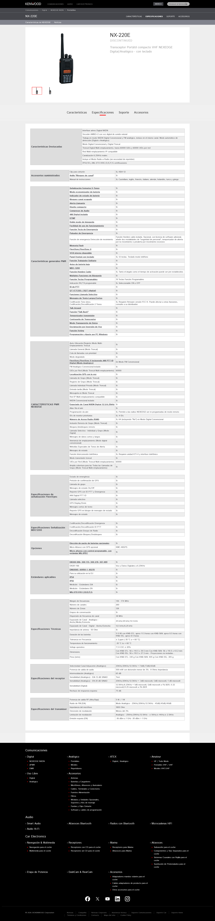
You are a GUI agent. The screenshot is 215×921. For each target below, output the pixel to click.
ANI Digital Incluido (79, 214)
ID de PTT (74, 287)
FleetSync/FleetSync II (80, 249)
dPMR (32, 764)
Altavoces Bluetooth (80, 823)
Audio (70, 4)
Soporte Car (161, 912)
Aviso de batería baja (80, 264)
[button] (66, 58)
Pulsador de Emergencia (81, 233)
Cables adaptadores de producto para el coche (130, 885)
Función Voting (77, 330)
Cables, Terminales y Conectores (85, 789)
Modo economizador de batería (85, 192)
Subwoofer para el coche (165, 847)
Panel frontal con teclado (82, 257)
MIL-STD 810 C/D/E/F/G (81, 592)
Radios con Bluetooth (122, 823)
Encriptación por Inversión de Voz (86, 326)
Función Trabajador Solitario (83, 260)
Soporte (170, 16)
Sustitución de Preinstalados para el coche (169, 865)
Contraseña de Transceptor (83, 319)
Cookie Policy (125, 915)
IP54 (72, 577)
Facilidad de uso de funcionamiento (87, 225)
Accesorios (184, 16)
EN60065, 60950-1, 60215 (82, 569)
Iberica (158, 4)
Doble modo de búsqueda (82, 222)
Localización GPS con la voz (83, 374)
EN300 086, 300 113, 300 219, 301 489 (88, 562)
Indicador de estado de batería (85, 195)
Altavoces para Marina (122, 850)
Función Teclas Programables (83, 279)
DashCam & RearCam (80, 872)
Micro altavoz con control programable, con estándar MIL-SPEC (90, 552)
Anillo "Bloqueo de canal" (82, 175)
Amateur (156, 757)
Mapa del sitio (109, 915)
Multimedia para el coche (40, 850)
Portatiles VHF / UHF (163, 764)
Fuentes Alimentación (80, 792)
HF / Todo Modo (161, 761)
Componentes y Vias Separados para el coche (171, 852)
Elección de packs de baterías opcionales (89, 543)
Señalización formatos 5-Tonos (84, 188)
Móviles (74, 764)
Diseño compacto (78, 207)
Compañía (82, 912)
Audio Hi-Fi (33, 829)
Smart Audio (34, 823)
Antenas (74, 778)
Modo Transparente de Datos (84, 323)
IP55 (72, 580)
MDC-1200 (75, 268)
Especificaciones (154, 16)
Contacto (95, 915)
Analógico (74, 757)
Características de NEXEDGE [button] (38, 22)
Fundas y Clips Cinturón (81, 806)
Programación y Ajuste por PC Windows (89, 334)
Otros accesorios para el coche (126, 889)
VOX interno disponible (81, 253)
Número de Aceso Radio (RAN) (84, 419)
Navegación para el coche (40, 847)
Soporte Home (177, 912)
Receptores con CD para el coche (86, 847)
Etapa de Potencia (37, 872)
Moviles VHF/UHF (162, 768)
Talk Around (75, 308)
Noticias (57, 22)
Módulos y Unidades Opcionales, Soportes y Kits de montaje (85, 801)
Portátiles (75, 761)
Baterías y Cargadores (80, 781)
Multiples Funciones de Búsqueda (86, 275)
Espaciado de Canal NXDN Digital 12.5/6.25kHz (92, 404)
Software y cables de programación (86, 810)
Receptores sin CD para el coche (85, 850)
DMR (31, 768)
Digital (44, 10)
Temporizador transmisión (82, 315)
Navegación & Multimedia (41, 843)
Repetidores (76, 768)
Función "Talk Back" (79, 312)
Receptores (75, 843)
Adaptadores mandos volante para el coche (128, 878)
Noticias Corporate (99, 912)
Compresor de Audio (79, 210)
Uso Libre (32, 773)
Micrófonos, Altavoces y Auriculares (86, 785)
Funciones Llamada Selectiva (83, 294)
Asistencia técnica (119, 912)
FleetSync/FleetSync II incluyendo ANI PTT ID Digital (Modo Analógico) (91, 362)
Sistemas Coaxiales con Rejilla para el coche (170, 859)
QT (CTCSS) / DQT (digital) (83, 290)
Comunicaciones (55, 4)
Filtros (73, 796)
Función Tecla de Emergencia (84, 229)
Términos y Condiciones (76, 915)
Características (134, 16)
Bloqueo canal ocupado (81, 199)
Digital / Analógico (120, 761)
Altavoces (157, 843)
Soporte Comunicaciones (141, 912)
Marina (113, 843)
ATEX (113, 757)
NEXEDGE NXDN (57, 10)
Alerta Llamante (77, 203)
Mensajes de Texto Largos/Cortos (86, 298)
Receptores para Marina (122, 847)
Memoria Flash (76, 245)
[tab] (77, 114)
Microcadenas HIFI (162, 823)
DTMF (72, 218)
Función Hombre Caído (80, 271)
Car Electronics (85, 4)
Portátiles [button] (71, 10)
